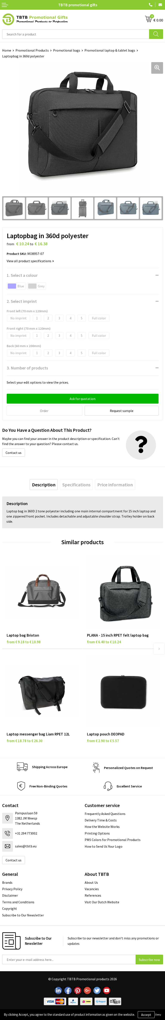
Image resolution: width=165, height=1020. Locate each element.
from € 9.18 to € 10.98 (24, 642)
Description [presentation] (43, 485)
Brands (7, 882)
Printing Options (97, 833)
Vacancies (92, 889)
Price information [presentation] (115, 485)
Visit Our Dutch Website (102, 902)
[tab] (44, 484)
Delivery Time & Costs (101, 820)
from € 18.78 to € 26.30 (25, 740)
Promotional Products (32, 50)
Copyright (9, 908)
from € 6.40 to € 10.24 (104, 642)
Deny (158, 1014)
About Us (91, 882)
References (93, 895)
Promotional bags (66, 50)
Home (6, 50)
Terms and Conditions (18, 902)
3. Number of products (27, 368)
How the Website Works (102, 826)
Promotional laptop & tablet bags (109, 50)
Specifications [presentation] (76, 485)
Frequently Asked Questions (105, 814)
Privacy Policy (12, 889)
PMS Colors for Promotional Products (113, 840)
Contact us (13, 452)
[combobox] (75, 34)
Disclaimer (10, 895)
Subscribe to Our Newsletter (23, 915)
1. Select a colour (22, 275)
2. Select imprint (22, 301)
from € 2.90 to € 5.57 (103, 740)
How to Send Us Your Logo (103, 846)
